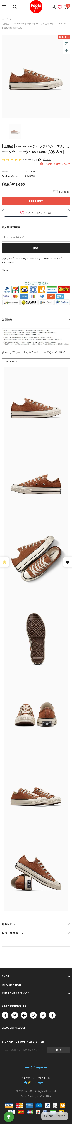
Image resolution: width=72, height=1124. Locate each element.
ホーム (5, 19)
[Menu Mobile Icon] (4, 7)
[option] (36, 76)
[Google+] (24, 1015)
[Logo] (36, 6)
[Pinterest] (43, 1015)
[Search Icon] (15, 7)
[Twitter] (14, 1015)
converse (30, 171)
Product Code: (10, 176)
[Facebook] (5, 1015)
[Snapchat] (52, 1015)
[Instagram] (33, 1015)
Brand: (5, 171)
